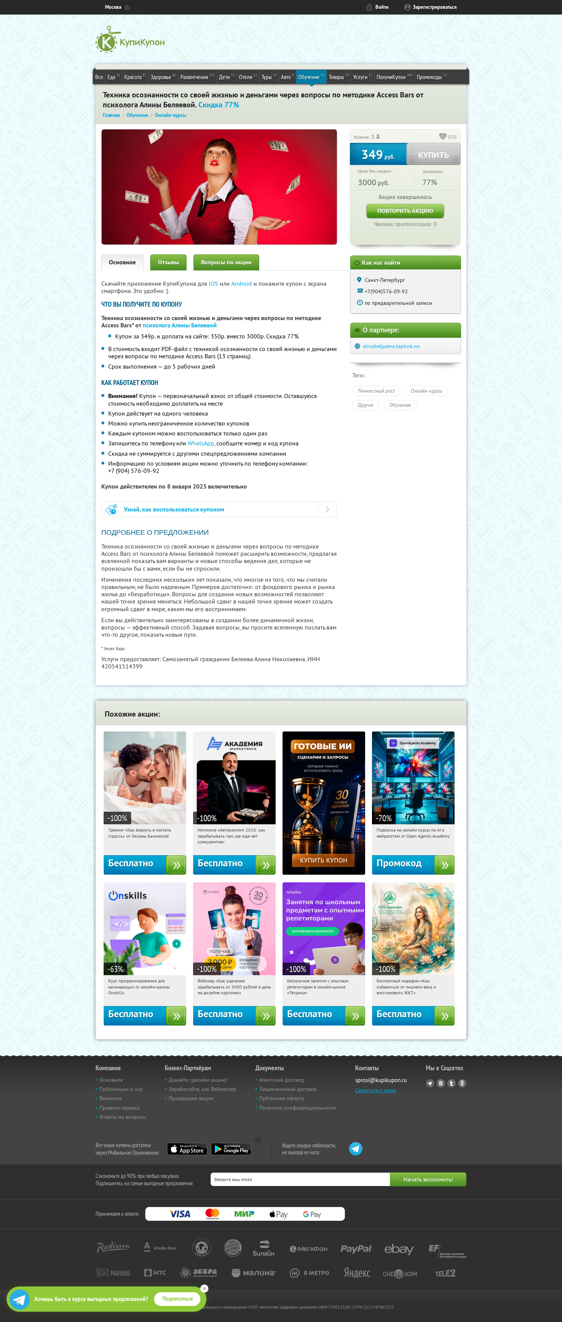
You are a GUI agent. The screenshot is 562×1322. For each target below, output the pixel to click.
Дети (227, 77)
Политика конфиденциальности (297, 1107)
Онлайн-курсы (426, 391)
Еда (113, 77)
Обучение (311, 77)
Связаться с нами (375, 1090)
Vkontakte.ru (441, 1083)
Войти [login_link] (381, 7)
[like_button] (443, 137)
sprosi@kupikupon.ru (381, 1080)
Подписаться (177, 1298)
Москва (113, 7)
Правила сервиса (119, 1107)
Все (99, 77)
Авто (287, 77)
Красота (135, 77)
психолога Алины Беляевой (180, 325)
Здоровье (163, 77)
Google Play (231, 1149)
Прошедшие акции (191, 1098)
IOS (214, 283)
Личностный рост (376, 391)
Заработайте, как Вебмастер (202, 1089)
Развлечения (197, 77)
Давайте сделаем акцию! (198, 1079)
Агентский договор (282, 1079)
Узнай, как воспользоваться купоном (174, 509)
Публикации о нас (121, 1089)
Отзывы (168, 262)
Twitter (451, 1083)
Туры (269, 77)
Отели (248, 77)
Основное (122, 262)
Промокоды (432, 77)
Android (242, 283)
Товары (339, 77)
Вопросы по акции (226, 262)
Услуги (362, 77)
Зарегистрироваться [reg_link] (435, 7)
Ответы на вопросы (122, 1116)
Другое (366, 405)
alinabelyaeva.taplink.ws (391, 346)
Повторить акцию (405, 211)
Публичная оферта (281, 1098)
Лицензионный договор (288, 1089)
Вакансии (110, 1098)
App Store (187, 1149)
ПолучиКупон (395, 77)
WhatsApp (201, 443)
